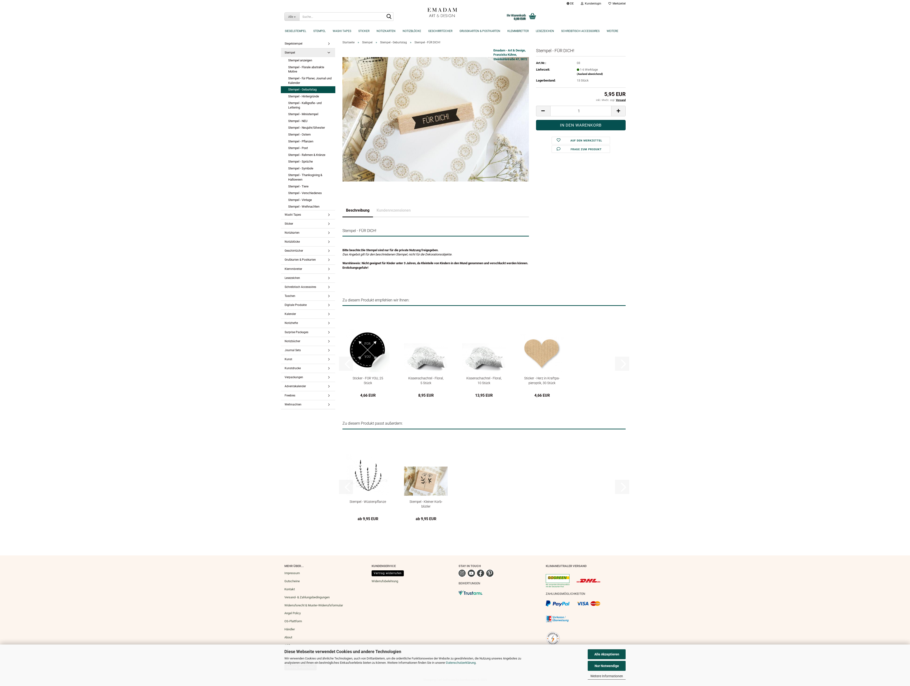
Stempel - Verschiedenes (305, 193)
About (288, 637)
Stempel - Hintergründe (303, 96)
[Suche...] (388, 17)
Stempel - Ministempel (303, 114)
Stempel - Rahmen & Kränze (306, 155)
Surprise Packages (296, 332)
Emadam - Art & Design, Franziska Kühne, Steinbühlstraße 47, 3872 (510, 55)
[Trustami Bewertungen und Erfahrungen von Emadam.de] (470, 592)
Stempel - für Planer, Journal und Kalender (310, 81)
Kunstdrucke (293, 368)
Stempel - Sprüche (300, 161)
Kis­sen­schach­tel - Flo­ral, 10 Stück (484, 380)
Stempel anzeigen (300, 60)
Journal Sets (293, 350)
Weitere (612, 31)
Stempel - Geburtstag (302, 89)
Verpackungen (294, 377)
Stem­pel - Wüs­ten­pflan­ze (368, 502)
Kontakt (289, 589)
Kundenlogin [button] (592, 3)
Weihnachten (293, 404)
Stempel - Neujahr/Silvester (306, 127)
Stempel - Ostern (299, 134)
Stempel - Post (298, 148)
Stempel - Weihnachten (303, 206)
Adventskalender (295, 386)
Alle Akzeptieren (606, 654)
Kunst (288, 359)
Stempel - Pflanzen (300, 141)
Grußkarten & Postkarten (480, 31)
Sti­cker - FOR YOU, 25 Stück (368, 380)
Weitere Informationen (606, 676)
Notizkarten (386, 31)
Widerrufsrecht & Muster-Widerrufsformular (313, 605)
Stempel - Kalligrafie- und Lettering (305, 105)
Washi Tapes (342, 31)
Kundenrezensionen (394, 210)
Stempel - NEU (297, 121)
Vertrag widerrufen (388, 573)
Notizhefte (291, 323)
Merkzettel (618, 3)
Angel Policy (292, 613)
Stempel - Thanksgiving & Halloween (305, 177)
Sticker (363, 31)
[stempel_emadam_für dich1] (435, 119)
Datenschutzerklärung (461, 662)
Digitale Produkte (296, 305)
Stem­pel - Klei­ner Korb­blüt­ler (426, 504)
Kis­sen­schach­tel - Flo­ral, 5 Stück (426, 380)
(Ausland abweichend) (590, 74)
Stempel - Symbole (300, 168)
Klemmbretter (518, 31)
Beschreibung (357, 210)
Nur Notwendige (607, 666)
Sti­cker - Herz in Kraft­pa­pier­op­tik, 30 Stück (542, 380)
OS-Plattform (293, 621)
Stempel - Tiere (298, 186)
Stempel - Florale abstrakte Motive (306, 69)
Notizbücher (292, 341)
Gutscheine (292, 581)
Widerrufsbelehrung (385, 581)
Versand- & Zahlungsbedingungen (307, 597)
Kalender (290, 314)
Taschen (290, 296)
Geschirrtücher (440, 31)
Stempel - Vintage (300, 200)
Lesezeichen (545, 31)
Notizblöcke (412, 31)
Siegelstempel (295, 31)
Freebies (290, 395)
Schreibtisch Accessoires (580, 31)
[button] (570, 3)
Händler (289, 629)
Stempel (319, 31)
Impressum (292, 573)
